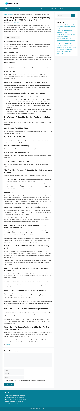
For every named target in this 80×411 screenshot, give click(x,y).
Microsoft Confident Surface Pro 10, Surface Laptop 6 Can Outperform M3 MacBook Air (66, 40)
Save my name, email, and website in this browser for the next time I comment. (25, 380)
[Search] (73, 15)
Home (5, 14)
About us (37, 8)
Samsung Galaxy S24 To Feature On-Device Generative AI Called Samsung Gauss (66, 26)
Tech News (7, 8)
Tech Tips (32, 8)
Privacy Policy (51, 8)
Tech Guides (10, 14)
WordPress (51, 408)
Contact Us (43, 8)
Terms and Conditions (60, 8)
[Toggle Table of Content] (17, 37)
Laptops (21, 8)
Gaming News (14, 8)
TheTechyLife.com (38, 408)
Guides (26, 8)
